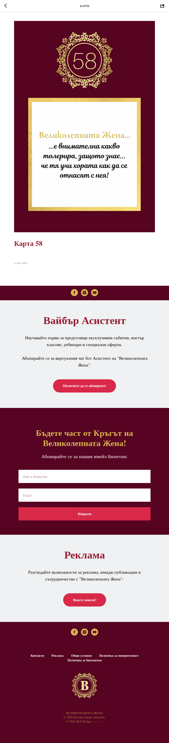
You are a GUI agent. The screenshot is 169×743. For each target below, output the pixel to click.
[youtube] (94, 292)
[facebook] (74, 292)
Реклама (57, 655)
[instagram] (84, 292)
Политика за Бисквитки (85, 660)
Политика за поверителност (119, 655)
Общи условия (81, 655)
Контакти (37, 655)
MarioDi (98, 721)
